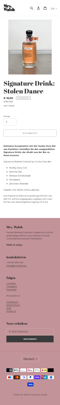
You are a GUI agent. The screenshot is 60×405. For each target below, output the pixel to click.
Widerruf (11, 311)
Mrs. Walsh (24, 395)
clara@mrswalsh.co (16, 265)
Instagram (11, 286)
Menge (7, 116)
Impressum (12, 302)
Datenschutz (13, 305)
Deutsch (29, 358)
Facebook (11, 289)
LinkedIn (11, 283)
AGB (8, 308)
